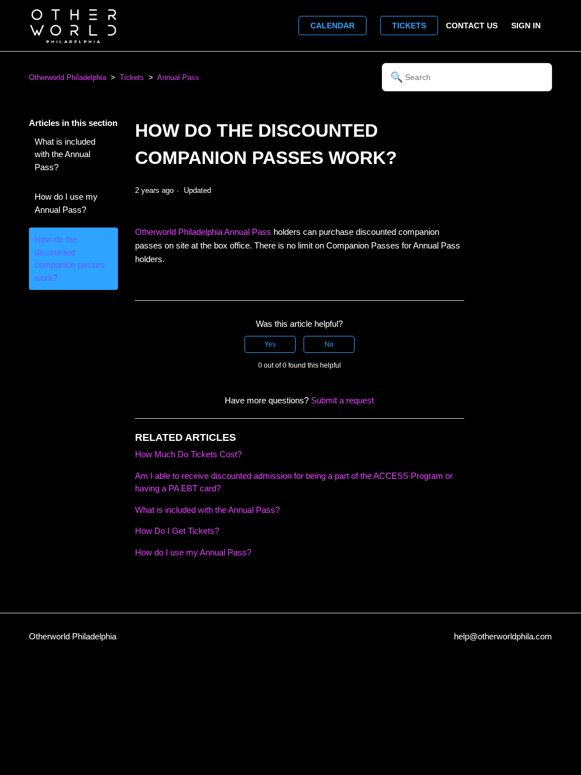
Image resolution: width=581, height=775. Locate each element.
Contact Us (472, 25)
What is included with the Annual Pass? (65, 154)
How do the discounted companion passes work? (70, 258)
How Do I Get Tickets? (177, 531)
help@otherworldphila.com (503, 636)
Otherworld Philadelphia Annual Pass (203, 232)
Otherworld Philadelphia (67, 77)
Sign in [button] (526, 25)
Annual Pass (178, 77)
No (329, 344)
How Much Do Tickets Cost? (188, 454)
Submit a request (342, 400)
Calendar (332, 25)
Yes (270, 344)
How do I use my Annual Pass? (66, 203)
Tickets (409, 25)
